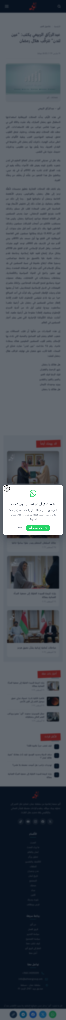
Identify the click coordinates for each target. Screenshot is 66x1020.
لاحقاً (19, 528)
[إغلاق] (6, 488)
